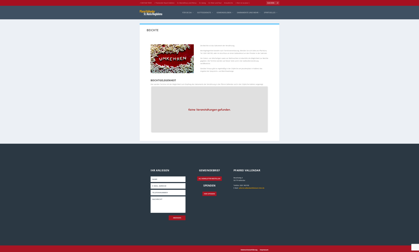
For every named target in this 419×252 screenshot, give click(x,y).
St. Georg (202, 3)
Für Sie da (187, 13)
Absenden (177, 218)
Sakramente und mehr (247, 13)
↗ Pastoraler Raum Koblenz (164, 3)
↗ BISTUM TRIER (146, 3)
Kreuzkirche (228, 3)
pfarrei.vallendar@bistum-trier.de (251, 188)
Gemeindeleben (224, 13)
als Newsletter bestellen (209, 179)
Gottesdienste (204, 13)
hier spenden (209, 194)
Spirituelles (269, 13)
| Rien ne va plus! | (242, 3)
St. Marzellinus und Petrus (187, 3)
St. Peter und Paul (215, 3)
